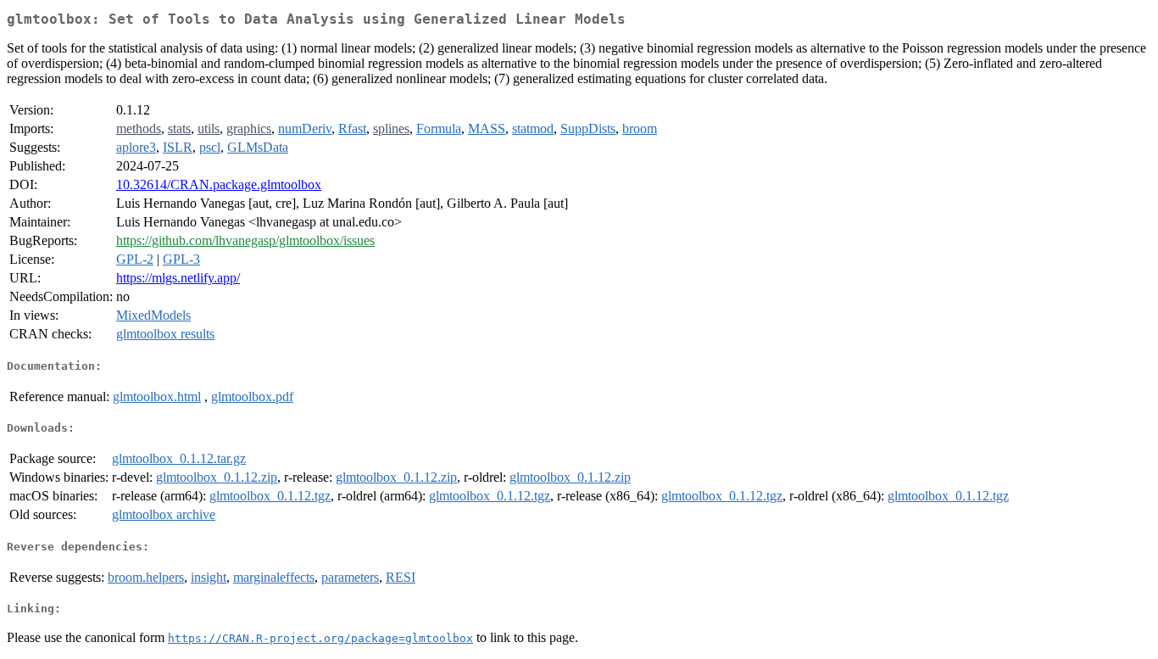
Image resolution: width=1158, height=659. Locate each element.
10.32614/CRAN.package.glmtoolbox (218, 184)
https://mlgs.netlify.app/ (178, 278)
